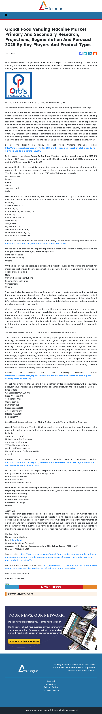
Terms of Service (51, 690)
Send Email (17, 540)
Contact (51, 681)
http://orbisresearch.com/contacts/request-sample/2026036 (35, 243)
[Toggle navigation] (6, 15)
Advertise (51, 684)
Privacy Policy (51, 687)
